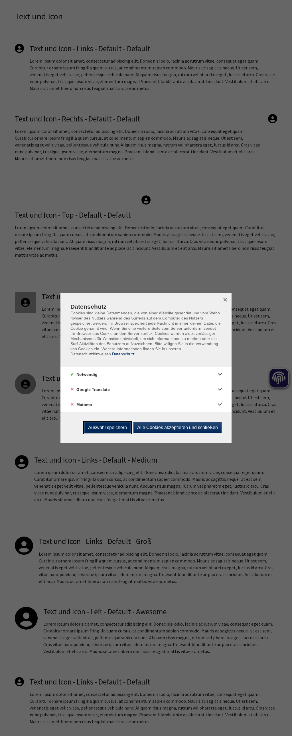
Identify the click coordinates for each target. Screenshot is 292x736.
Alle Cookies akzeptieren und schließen (177, 427)
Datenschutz (123, 354)
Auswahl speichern (107, 427)
